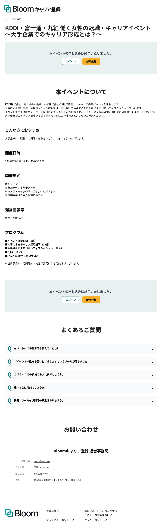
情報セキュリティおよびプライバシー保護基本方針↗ (100, 513)
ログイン (71, 61)
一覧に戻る (15, 19)
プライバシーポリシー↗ (60, 520)
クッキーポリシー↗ (95, 520)
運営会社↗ (52, 511)
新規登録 (91, 61)
